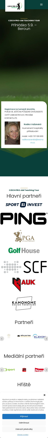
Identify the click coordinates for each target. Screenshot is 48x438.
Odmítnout (24, 423)
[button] (44, 395)
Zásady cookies (22, 435)
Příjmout (24, 416)
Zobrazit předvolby (24, 429)
